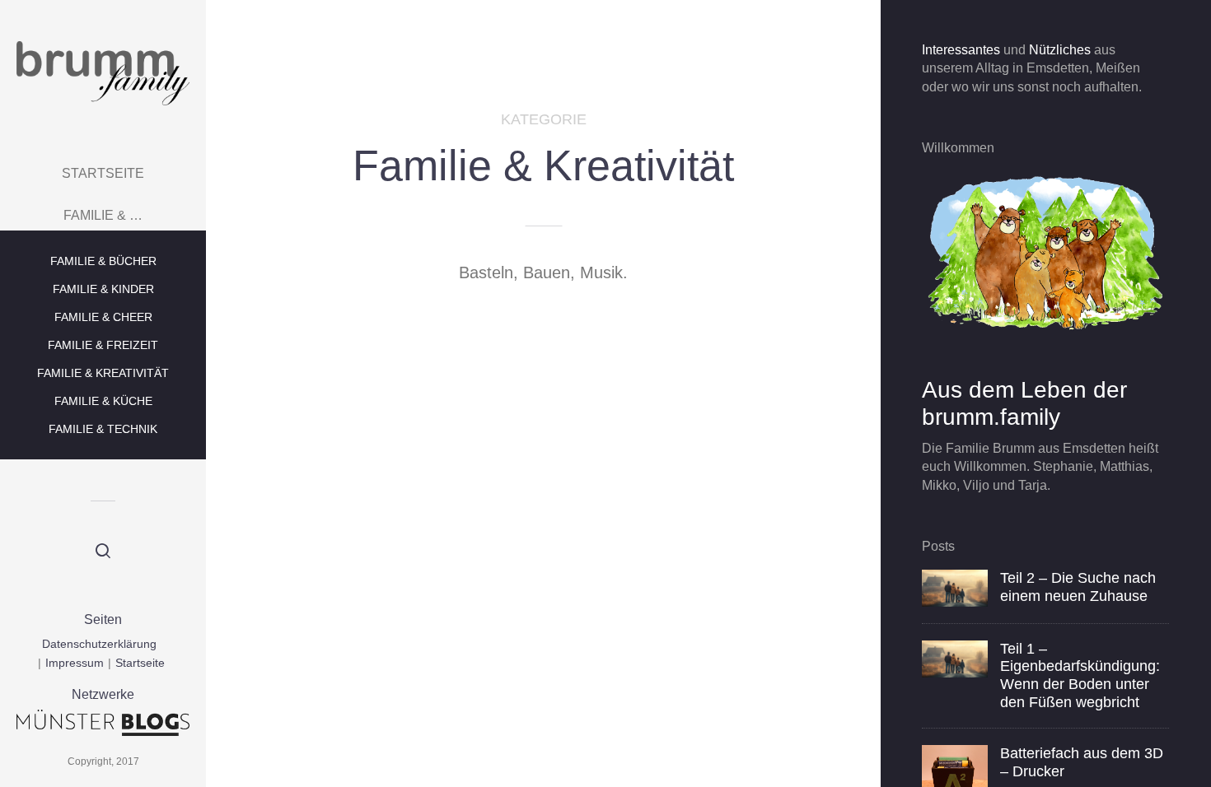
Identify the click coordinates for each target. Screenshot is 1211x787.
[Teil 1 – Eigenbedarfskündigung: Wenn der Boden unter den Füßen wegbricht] (955, 658)
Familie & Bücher (103, 261)
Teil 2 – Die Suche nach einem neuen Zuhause (1078, 587)
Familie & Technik (103, 428)
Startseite (103, 173)
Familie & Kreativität (103, 373)
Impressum (74, 662)
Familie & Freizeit (103, 345)
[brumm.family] (102, 73)
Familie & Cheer (103, 317)
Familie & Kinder (103, 289)
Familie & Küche (103, 400)
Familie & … (103, 215)
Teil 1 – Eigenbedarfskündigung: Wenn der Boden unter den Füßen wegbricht (1080, 675)
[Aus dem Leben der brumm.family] (1045, 252)
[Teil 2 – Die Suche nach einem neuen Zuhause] (955, 587)
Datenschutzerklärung (99, 643)
